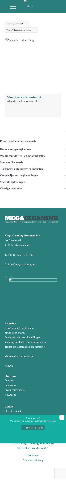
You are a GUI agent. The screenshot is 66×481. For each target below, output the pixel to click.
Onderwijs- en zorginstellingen (19, 175)
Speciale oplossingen (12, 181)
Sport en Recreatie (11, 162)
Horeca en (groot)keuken (15, 149)
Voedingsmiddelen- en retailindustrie (22, 155)
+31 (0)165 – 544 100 (20, 254)
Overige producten (11, 188)
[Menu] (11, 6)
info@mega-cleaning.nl (21, 264)
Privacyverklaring (32, 460)
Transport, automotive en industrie (21, 168)
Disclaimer (32, 455)
